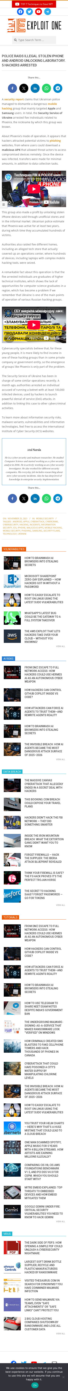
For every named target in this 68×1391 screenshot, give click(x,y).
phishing (55, 140)
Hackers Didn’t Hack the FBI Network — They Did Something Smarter (44, 821)
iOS (15, 527)
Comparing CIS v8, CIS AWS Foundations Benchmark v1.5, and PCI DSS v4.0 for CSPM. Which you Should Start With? (42, 1172)
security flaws (51, 530)
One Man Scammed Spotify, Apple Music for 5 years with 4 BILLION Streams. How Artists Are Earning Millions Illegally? (44, 1149)
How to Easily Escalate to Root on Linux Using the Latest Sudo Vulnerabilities (44, 598)
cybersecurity (10, 524)
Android (17, 521)
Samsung (37, 530)
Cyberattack (37, 521)
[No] (63, 1377)
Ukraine (22, 533)
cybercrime (52, 521)
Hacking (24, 524)
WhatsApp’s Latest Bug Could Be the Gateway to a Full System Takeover (43, 617)
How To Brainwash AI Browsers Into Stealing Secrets (41, 561)
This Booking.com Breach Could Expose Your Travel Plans (43, 803)
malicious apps (35, 527)
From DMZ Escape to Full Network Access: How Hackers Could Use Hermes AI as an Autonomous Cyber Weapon (44, 674)
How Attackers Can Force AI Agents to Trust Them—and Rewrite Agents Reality (44, 712)
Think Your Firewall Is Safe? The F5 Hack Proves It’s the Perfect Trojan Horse (44, 876)
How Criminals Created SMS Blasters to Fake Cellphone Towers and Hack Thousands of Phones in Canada (44, 1048)
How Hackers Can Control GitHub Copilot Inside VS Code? (43, 693)
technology (10, 533)
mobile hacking (53, 527)
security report (14, 99)
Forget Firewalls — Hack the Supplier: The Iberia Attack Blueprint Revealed (43, 858)
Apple (26, 521)
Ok (35, 1385)
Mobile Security (45, 518)
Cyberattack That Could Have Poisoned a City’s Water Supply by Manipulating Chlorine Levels (41, 1070)
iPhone (22, 527)
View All (60, 646)
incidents (35, 524)
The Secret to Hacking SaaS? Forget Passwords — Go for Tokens (44, 894)
